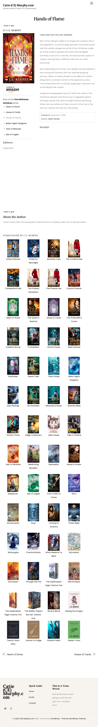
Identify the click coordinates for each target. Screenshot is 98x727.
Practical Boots (33, 552)
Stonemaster (13, 523)
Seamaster (54, 464)
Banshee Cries (53, 259)
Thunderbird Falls (13, 288)
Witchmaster (74, 581)
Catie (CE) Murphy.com (24, 718)
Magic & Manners (33, 435)
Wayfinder (13, 376)
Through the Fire (33, 581)
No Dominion (33, 405)
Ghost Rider (74, 523)
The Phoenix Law (53, 288)
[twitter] (5, 708)
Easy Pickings (13, 405)
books (31, 697)
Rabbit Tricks (74, 640)
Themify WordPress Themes (74, 718)
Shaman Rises (74, 405)
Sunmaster (13, 581)
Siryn (74, 493)
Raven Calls (33, 376)
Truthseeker (33, 347)
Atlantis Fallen (53, 640)
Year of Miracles (13, 464)
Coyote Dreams (74, 288)
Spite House (53, 435)
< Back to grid (8, 26)
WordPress (55, 718)
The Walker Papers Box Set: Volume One (33, 615)
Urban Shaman (13, 259)
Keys (33, 523)
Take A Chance (74, 435)
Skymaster (74, 552)
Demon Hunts (53, 347)
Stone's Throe (13, 435)
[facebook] (11, 708)
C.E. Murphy (13, 30)
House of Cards (54, 317)
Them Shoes (54, 376)
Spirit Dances (74, 347)
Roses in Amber (74, 464)
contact (32, 703)
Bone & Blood (54, 611)
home (31, 691)
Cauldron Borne (13, 347)
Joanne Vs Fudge (33, 640)
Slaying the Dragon (74, 611)
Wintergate (13, 552)
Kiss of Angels (33, 493)
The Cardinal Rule (74, 259)
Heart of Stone (13, 317)
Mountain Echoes (54, 405)
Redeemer (13, 493)
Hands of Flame (49, 19)
